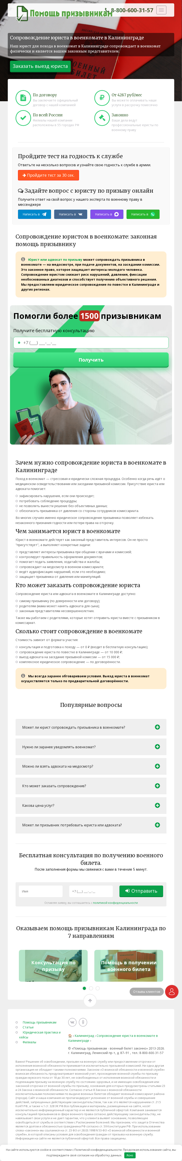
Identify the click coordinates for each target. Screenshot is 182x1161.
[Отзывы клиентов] (171, 991)
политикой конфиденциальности (115, 902)
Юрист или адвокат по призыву (55, 259)
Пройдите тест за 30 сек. (50, 175)
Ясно (130, 1155)
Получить (91, 359)
